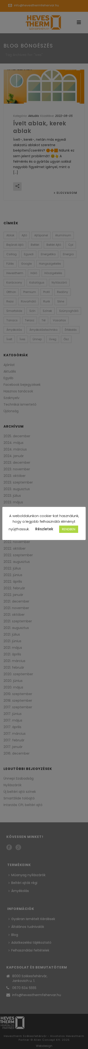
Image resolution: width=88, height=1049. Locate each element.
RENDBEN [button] (68, 529)
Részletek (44, 529)
